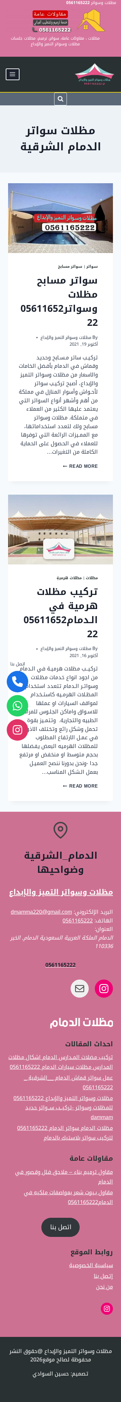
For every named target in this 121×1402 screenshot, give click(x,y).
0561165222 (78, 920)
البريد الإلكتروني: (93, 912)
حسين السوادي (51, 1373)
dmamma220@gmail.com (41, 912)
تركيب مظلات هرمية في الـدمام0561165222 (61, 613)
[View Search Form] (60, 99)
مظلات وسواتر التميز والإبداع (65, 338)
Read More (80, 466)
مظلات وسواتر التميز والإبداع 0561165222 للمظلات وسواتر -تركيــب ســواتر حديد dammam (63, 1107)
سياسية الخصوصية (91, 1265)
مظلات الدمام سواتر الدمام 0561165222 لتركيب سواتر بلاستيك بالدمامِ (65, 1133)
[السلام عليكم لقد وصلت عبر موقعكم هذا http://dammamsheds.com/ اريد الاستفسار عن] (17, 706)
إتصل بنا (103, 1276)
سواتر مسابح (70, 266)
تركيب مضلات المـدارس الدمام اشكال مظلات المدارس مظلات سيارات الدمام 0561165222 (60, 1062)
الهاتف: (103, 920)
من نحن (104, 1287)
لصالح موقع (56, 1359)
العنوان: (104, 929)
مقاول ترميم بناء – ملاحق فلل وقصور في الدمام (64, 1177)
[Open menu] (12, 74)
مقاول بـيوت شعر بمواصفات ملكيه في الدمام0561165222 (68, 1197)
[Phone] (17, 682)
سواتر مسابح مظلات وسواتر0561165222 (59, 301)
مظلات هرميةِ (69, 578)
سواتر (92, 266)
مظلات (92, 578)
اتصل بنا (60, 1227)
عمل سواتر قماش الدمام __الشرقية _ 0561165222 (68, 1082)
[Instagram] (17, 730)
